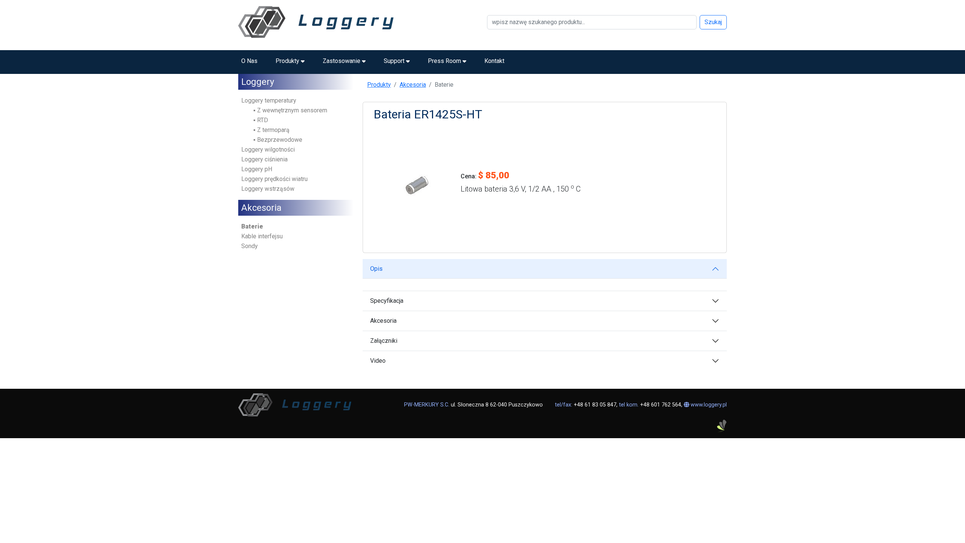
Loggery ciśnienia (264, 159)
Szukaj (713, 22)
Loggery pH (256, 169)
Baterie (252, 226)
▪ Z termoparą (271, 129)
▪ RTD (260, 120)
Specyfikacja (386, 300)
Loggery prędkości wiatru (274, 179)
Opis (376, 268)
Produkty (379, 84)
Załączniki (383, 340)
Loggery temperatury (268, 100)
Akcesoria (413, 84)
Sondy (249, 246)
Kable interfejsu (262, 236)
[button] (290, 61)
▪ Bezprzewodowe (277, 139)
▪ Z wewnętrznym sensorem (290, 110)
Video (378, 360)
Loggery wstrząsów (267, 188)
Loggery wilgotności (268, 149)
